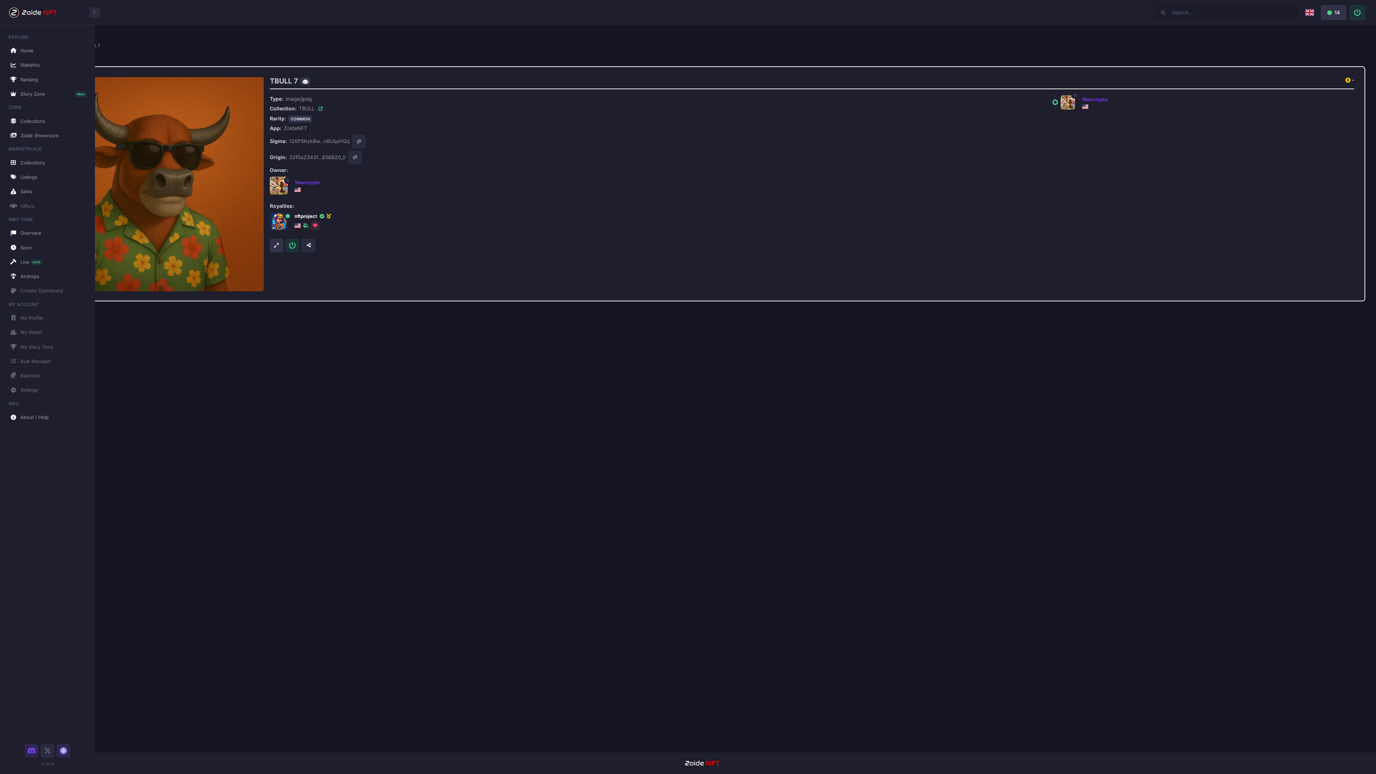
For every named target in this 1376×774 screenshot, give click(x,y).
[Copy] (359, 141)
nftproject (306, 216)
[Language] (1310, 12)
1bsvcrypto (307, 182)
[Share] (308, 245)
